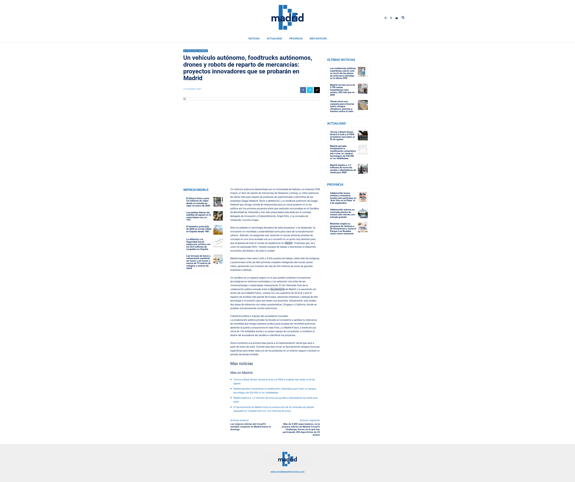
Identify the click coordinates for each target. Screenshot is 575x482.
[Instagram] (385, 18)
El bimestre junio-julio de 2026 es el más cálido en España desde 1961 (198, 229)
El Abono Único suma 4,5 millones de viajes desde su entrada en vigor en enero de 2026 (198, 202)
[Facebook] (303, 90)
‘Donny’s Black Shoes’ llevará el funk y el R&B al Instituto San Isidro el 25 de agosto (342, 135)
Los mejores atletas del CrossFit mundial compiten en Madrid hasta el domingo (250, 427)
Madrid (288, 243)
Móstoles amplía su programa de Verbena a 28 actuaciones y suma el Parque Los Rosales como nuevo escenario (343, 228)
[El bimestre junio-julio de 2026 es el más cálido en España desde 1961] (218, 230)
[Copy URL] (317, 90)
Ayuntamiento (277, 289)
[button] (403, 17)
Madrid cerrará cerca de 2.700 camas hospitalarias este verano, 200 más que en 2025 (342, 89)
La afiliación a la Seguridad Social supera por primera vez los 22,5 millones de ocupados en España (198, 244)
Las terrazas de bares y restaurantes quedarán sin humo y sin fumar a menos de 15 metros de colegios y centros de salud (198, 262)
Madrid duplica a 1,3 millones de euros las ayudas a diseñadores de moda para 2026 (343, 168)
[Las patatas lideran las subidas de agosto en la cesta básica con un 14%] (218, 216)
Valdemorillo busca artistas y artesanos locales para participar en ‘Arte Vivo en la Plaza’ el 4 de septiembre (343, 198)
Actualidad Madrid (195, 50)
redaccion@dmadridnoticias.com (287, 471)
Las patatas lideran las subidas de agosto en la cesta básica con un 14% (198, 216)
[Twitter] (391, 18)
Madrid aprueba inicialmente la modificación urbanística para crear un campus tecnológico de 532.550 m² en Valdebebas (343, 152)
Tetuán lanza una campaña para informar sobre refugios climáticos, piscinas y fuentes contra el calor (342, 106)
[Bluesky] (397, 18)
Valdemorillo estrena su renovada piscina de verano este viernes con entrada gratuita (342, 213)
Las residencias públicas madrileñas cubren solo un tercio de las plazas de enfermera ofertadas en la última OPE (343, 73)
